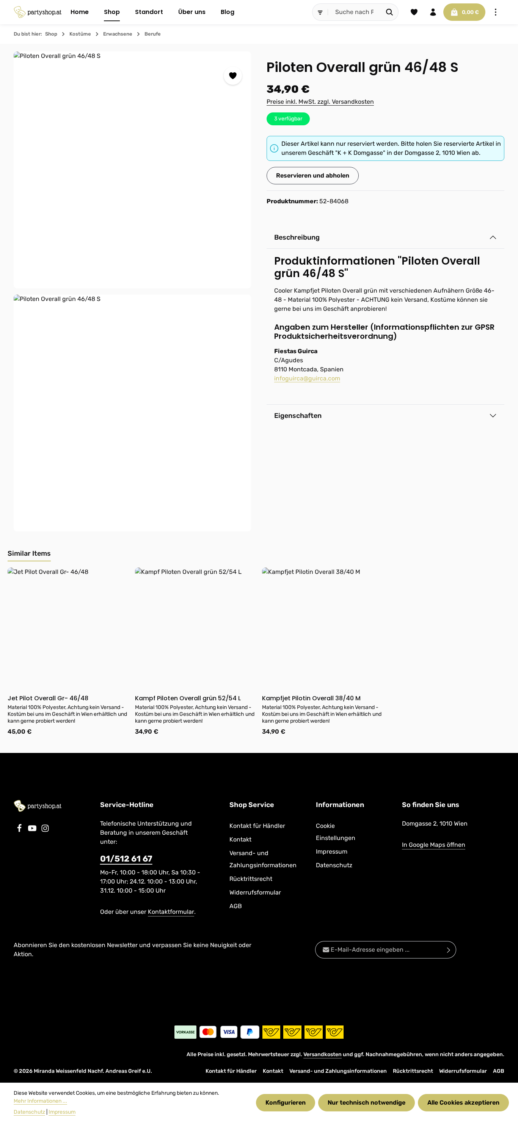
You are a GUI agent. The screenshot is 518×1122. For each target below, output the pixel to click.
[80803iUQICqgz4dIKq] (132, 169)
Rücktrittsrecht (250, 878)
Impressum (331, 851)
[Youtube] (33, 830)
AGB (235, 906)
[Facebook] (20, 830)
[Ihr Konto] (433, 12)
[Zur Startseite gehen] (37, 12)
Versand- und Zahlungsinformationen (263, 859)
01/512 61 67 (126, 859)
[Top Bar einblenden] (495, 12)
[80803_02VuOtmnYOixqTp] (132, 413)
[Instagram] (45, 830)
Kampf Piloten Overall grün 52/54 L (188, 698)
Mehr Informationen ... (40, 1101)
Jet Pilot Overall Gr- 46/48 (48, 698)
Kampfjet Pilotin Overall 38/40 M (311, 698)
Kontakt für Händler (257, 825)
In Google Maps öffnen (433, 844)
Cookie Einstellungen (335, 832)
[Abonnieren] (448, 949)
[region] (132, 291)
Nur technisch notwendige (366, 1102)
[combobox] (354, 12)
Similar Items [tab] (29, 553)
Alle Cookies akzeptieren (463, 1102)
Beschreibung (297, 237)
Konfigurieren (285, 1102)
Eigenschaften (298, 415)
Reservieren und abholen (312, 175)
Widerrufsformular (255, 892)
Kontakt (240, 839)
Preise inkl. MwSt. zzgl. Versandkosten (320, 101)
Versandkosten (322, 1054)
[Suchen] (390, 12)
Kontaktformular (171, 911)
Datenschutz (334, 865)
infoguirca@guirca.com (307, 378)
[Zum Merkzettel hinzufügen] (233, 76)
